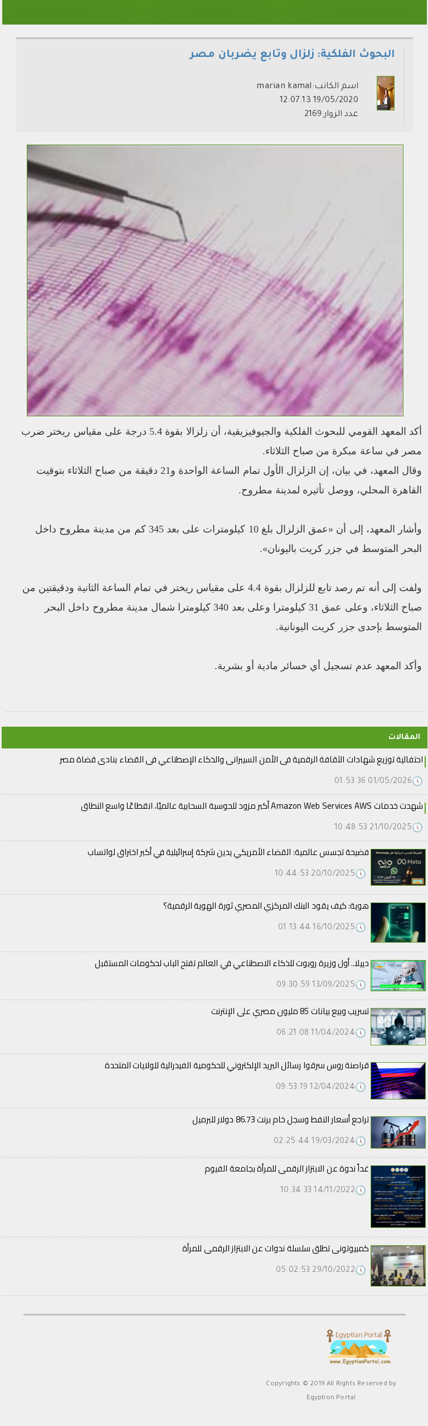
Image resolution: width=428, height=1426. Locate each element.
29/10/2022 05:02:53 (321, 1270)
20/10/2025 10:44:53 (320, 874)
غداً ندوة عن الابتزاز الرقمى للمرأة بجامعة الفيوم (287, 1168)
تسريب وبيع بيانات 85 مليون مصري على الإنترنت (290, 1011)
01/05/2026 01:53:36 (378, 781)
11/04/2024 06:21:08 (321, 1033)
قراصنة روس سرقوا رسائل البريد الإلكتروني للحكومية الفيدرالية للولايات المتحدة (237, 1065)
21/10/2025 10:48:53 (378, 828)
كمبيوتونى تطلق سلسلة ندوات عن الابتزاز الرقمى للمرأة (275, 1248)
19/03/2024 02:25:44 (320, 1141)
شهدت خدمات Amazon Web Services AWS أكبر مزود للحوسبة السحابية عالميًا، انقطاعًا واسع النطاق (252, 806)
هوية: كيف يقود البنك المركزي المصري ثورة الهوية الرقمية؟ (266, 905)
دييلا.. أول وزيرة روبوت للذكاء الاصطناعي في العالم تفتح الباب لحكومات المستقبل (232, 963)
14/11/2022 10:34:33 (323, 1191)
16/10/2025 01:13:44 (322, 928)
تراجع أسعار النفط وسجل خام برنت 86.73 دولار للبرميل (280, 1119)
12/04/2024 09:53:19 (321, 1087)
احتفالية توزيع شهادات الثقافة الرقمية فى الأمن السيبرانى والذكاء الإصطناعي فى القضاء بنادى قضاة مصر (241, 759)
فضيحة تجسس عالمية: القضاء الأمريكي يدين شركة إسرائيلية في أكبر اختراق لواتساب (228, 852)
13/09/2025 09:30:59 (321, 985)
